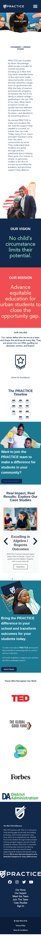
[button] (5, 541)
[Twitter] (24, 882)
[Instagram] (17, 882)
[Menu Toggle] (35, 6)
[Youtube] (31, 882)
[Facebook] (10, 882)
